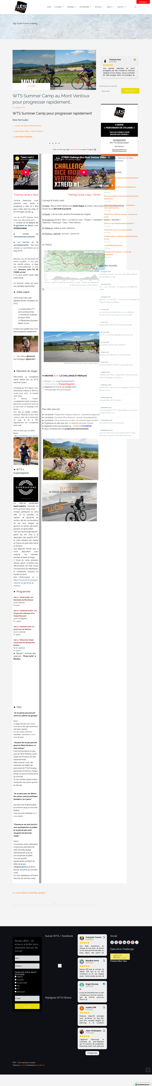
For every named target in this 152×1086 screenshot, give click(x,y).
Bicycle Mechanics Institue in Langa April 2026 (116, 365)
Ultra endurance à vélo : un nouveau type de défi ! (76, 420)
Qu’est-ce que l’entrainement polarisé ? (119, 223)
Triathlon (19, 977)
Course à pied (21, 983)
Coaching (58, 7)
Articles (98, 7)
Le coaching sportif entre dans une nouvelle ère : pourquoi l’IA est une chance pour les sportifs (117, 313)
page (65, 381)
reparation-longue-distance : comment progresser (78, 415)
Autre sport (20, 992)
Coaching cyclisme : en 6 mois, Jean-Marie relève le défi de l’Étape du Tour (118, 275)
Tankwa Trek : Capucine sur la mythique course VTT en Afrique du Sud (119, 389)
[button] (137, 67)
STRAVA (76, 426)
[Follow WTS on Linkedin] (124, 942)
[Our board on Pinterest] (120, 942)
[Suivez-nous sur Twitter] (116, 942)
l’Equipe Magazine (67, 384)
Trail (18, 986)
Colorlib (23, 1065)
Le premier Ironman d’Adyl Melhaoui (112, 345)
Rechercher (130, 91)
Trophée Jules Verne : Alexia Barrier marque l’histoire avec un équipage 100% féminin (118, 376)
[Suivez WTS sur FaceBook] (112, 942)
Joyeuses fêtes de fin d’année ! (110, 400)
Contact (120, 7)
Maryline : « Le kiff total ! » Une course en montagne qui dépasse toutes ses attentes (119, 301)
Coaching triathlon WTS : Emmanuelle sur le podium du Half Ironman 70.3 (118, 411)
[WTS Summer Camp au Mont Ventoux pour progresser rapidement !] (54, 70)
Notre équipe (84, 7)
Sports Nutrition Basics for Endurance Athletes (115, 325)
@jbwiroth (30, 356)
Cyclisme (19, 980)
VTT (18, 989)
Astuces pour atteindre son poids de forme (114, 355)
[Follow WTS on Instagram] (132, 942)
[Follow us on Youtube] (128, 942)
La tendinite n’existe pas (113, 245)
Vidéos (109, 7)
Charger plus (92, 1053)
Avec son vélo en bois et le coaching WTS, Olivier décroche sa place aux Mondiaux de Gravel (117, 434)
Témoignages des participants (57, 390)
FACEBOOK (87, 426)
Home (49, 7)
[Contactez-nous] (137, 942)
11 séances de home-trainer (81, 423)
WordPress (40, 1065)
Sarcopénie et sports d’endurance (111, 423)
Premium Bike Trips (118, 961)
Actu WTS (31, 86)
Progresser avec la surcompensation (118, 230)
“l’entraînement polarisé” (24, 237)
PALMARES (70, 7)
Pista (25, 656)
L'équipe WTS (20, 107)
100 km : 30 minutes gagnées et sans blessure (116, 335)
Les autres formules (23, 137)
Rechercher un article (108, 86)
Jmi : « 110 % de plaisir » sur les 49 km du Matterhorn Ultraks (118, 288)
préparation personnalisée (76, 429)
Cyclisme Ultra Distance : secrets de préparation (75, 417)
